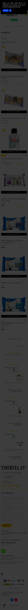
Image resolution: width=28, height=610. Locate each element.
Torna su (21, 346)
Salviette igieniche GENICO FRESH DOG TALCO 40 (12, 77)
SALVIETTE (3, 203)
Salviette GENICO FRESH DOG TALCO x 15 (13, 118)
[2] (21, 84)
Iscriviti (5, 525)
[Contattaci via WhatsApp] (3, 551)
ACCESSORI (3, 161)
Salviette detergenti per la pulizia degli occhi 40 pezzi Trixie (13, 323)
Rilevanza (14, 39)
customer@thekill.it (8, 482)
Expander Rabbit (18, 424)
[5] (26, 84)
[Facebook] (12, 599)
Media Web (15, 605)
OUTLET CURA (4, 120)
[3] (22, 84)
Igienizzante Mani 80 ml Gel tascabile (11, 158)
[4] (24, 84)
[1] (19, 84)
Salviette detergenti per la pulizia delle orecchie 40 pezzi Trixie (12, 241)
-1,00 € (3, 155)
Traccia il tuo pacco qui (6, 537)
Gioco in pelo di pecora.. (16, 391)
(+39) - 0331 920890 (10, 486)
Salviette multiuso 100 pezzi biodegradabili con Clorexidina (13, 199)
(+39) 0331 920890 (6, 545)
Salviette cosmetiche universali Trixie (11, 282)
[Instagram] (16, 599)
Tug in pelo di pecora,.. (16, 458)
